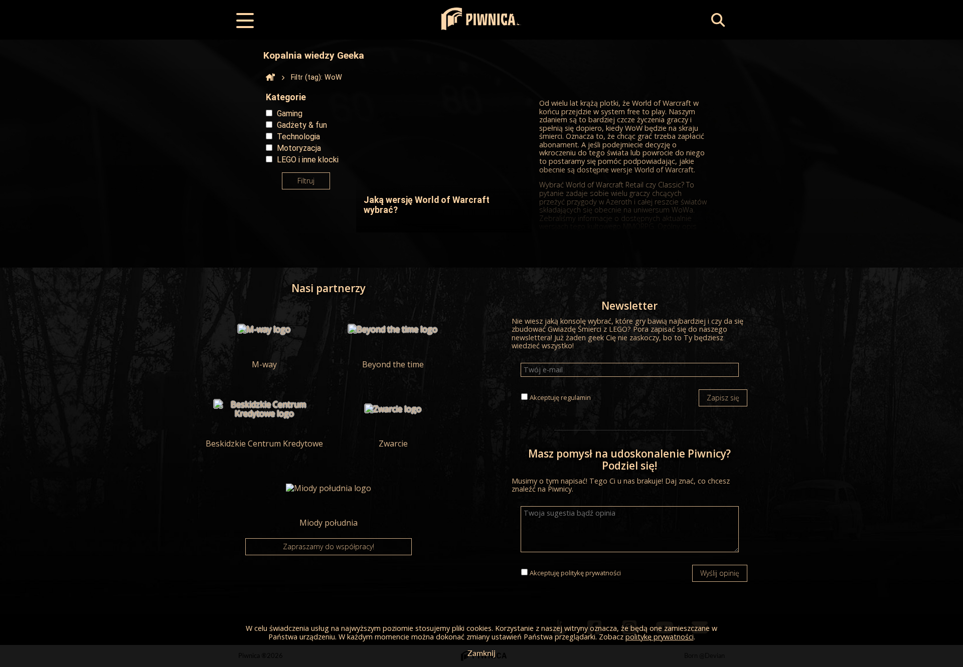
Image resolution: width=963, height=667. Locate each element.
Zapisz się (723, 397)
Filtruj (305, 180)
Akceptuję (560, 397)
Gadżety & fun (302, 125)
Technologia (298, 136)
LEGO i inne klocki (308, 159)
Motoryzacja (299, 148)
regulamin (576, 397)
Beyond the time (393, 364)
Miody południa (328, 522)
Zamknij (481, 653)
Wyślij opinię (719, 573)
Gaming (289, 113)
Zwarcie (393, 443)
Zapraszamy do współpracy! (328, 546)
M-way (264, 364)
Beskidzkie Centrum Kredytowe (264, 443)
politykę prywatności (591, 572)
